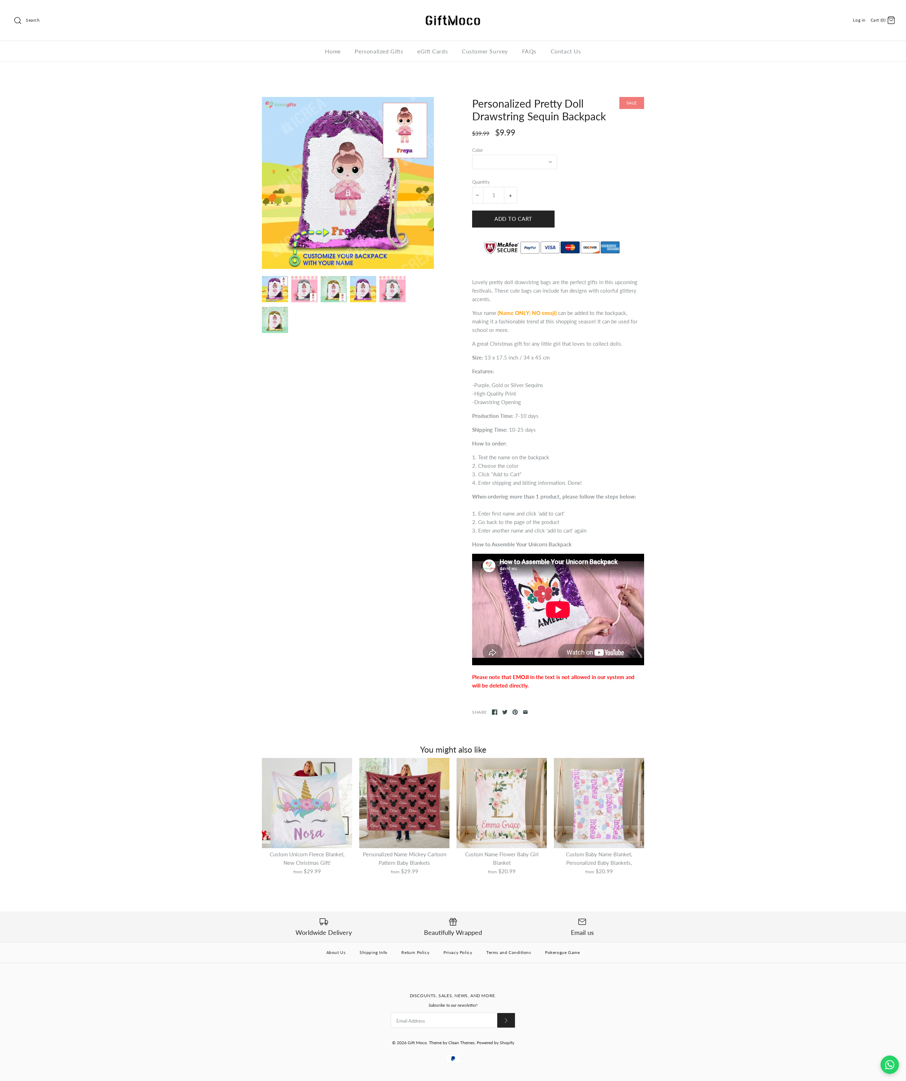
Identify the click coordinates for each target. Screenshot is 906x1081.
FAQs (529, 51)
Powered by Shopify (495, 1042)
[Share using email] (525, 712)
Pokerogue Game (562, 952)
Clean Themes (461, 1042)
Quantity (481, 182)
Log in (859, 20)
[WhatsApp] (890, 1065)
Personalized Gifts (379, 51)
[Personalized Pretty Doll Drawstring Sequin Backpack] (348, 183)
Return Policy (415, 952)
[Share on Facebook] (494, 712)
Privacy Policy (457, 952)
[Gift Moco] (453, 11)
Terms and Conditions (508, 952)
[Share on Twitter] (505, 712)
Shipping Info (374, 952)
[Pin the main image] (515, 712)
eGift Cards (432, 51)
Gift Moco (417, 1042)
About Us (336, 952)
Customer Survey (485, 51)
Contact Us (566, 51)
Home (332, 51)
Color (477, 150)
